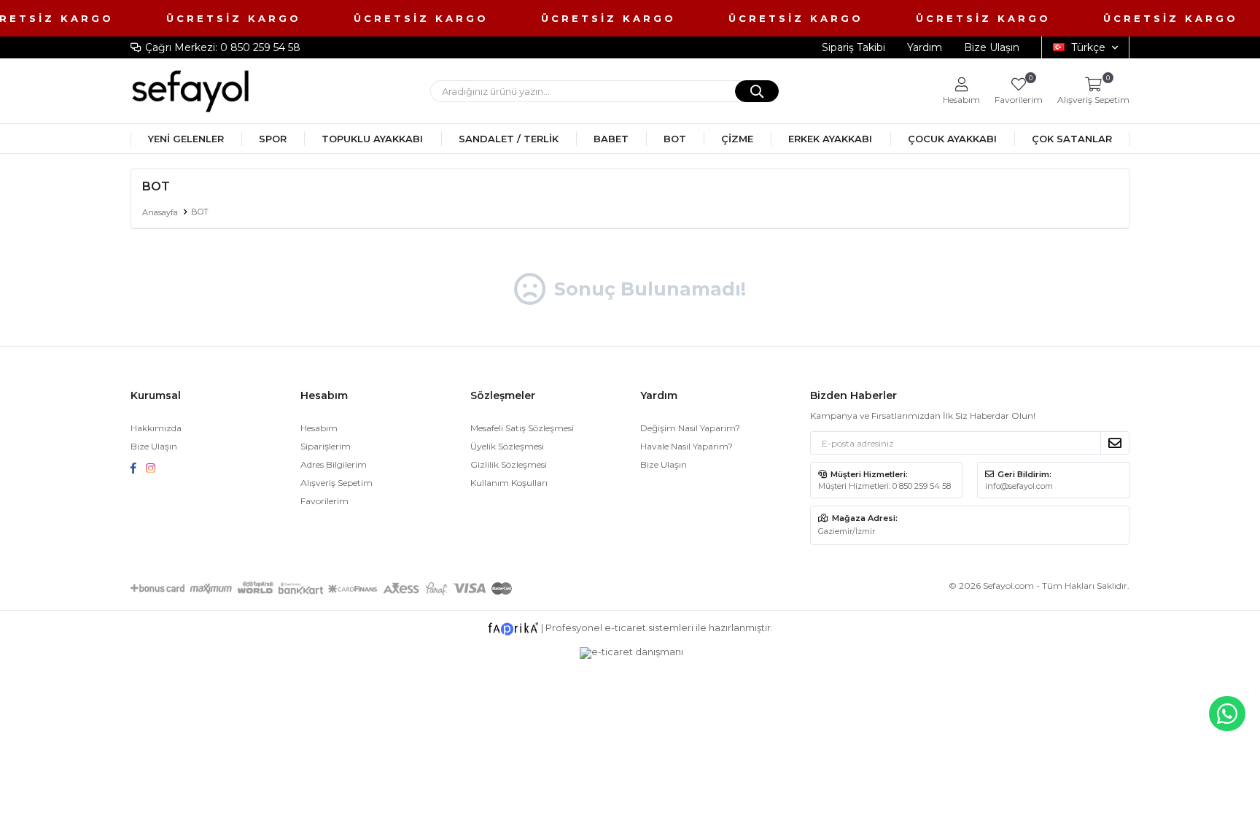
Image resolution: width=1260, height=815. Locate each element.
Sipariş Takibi (853, 47)
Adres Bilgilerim (333, 464)
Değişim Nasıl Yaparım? (690, 427)
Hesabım (319, 427)
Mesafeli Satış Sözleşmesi (522, 427)
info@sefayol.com (1019, 486)
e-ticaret (625, 627)
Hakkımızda (156, 427)
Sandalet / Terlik (509, 138)
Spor (273, 138)
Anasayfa (160, 212)
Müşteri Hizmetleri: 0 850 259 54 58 (884, 486)
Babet (611, 138)
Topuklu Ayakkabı (372, 138)
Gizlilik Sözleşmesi (508, 464)
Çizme (737, 138)
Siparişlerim (325, 446)
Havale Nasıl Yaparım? (686, 446)
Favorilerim (1019, 90)
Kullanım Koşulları (509, 482)
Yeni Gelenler (186, 138)
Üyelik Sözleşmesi (507, 446)
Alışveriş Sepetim (336, 482)
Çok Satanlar (1072, 138)
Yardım (924, 47)
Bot (675, 138)
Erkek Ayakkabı (830, 138)
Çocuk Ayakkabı (952, 138)
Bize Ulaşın (991, 47)
